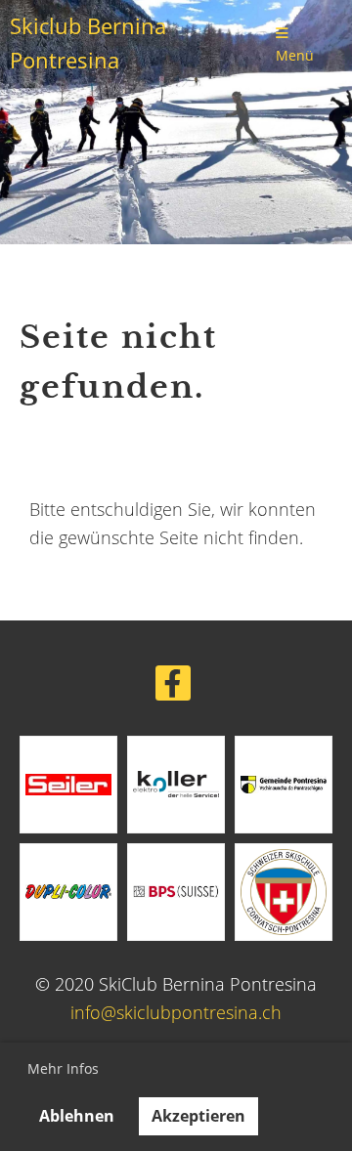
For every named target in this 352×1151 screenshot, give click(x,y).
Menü (295, 55)
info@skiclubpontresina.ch (176, 1012)
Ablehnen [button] (76, 1116)
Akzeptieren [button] (198, 1116)
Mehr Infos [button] (63, 1068)
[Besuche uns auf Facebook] (173, 687)
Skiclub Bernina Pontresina (88, 43)
